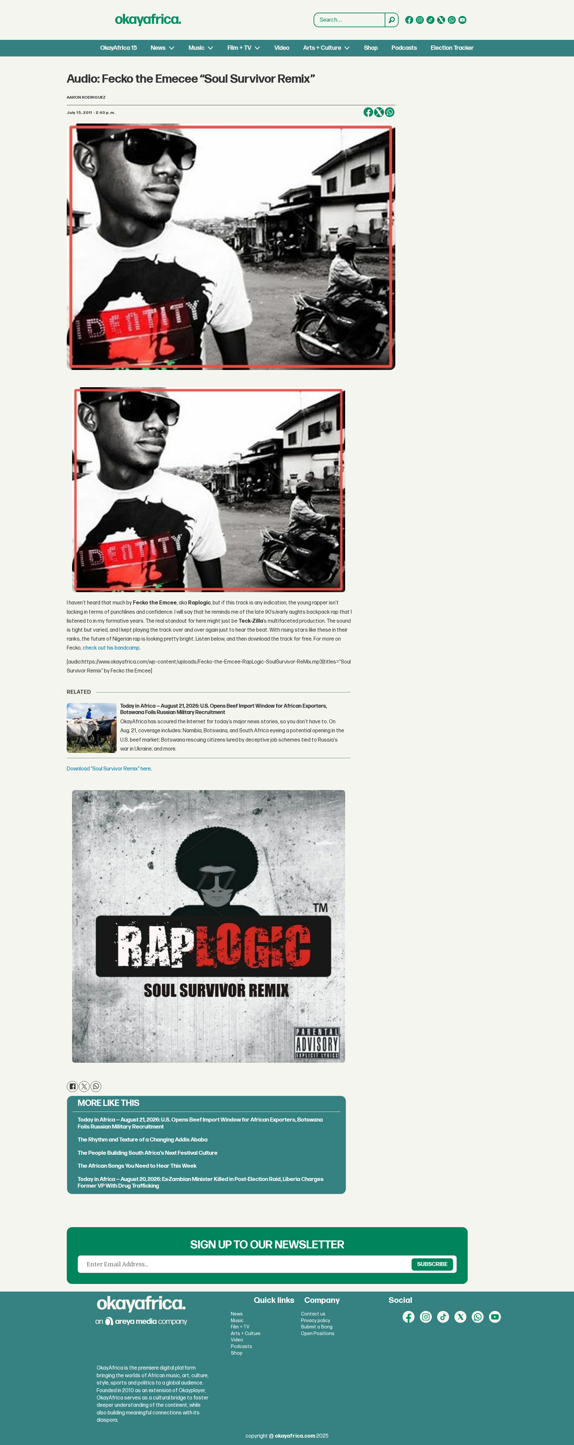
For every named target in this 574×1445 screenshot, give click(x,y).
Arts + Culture (322, 48)
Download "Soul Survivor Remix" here (109, 769)
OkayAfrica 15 (118, 48)
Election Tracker (452, 48)
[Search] (391, 20)
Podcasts (404, 48)
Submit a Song (317, 1327)
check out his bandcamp (111, 648)
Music (197, 48)
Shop (371, 48)
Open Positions (318, 1333)
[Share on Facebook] (368, 112)
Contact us (313, 1314)
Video (281, 48)
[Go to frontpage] (148, 20)
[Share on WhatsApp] (390, 112)
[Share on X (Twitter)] (379, 112)
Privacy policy (315, 1320)
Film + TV (239, 48)
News (158, 48)
